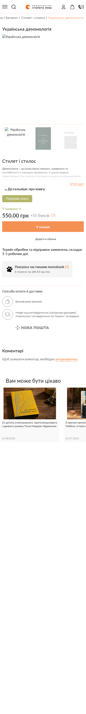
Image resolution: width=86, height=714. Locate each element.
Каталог (12, 18)
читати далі (77, 183)
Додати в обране (45, 239)
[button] (43, 189)
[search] (13, 7)
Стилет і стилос (33, 18)
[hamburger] (4, 7)
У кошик (43, 227)
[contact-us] (81, 7)
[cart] (72, 7)
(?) (53, 215)
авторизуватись (66, 359)
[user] (63, 7)
